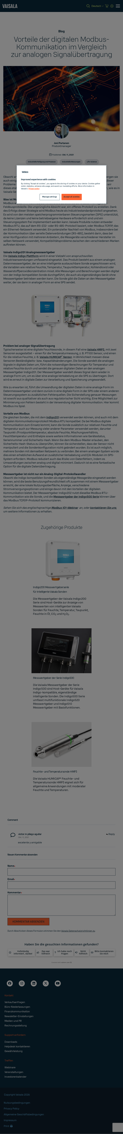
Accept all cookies (72, 197)
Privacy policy (33, 189)
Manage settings (49, 197)
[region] (61, 184)
